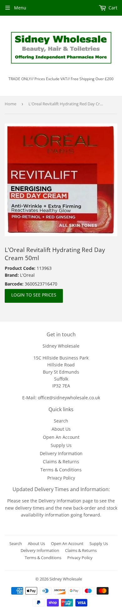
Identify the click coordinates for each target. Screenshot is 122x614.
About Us (61, 429)
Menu (20, 8)
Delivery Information (61, 453)
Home (10, 104)
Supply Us (61, 445)
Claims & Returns (61, 461)
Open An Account (61, 437)
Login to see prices (33, 295)
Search (61, 421)
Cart (112, 8)
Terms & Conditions (61, 470)
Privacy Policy (61, 478)
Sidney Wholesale (65, 579)
